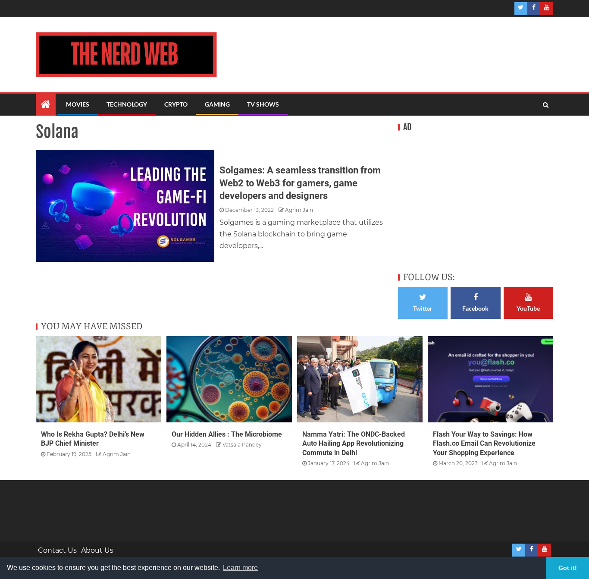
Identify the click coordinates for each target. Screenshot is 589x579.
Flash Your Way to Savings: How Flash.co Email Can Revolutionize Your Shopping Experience (484, 443)
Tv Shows (263, 104)
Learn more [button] (240, 567)
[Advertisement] (385, 53)
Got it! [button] (567, 567)
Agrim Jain (299, 210)
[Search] (545, 105)
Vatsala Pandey (242, 444)
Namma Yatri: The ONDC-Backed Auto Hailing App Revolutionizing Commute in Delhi (353, 443)
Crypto (176, 104)
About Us (97, 550)
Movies (77, 104)
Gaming (217, 104)
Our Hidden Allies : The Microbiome (227, 434)
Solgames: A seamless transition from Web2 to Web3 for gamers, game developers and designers (300, 183)
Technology (127, 104)
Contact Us (57, 550)
